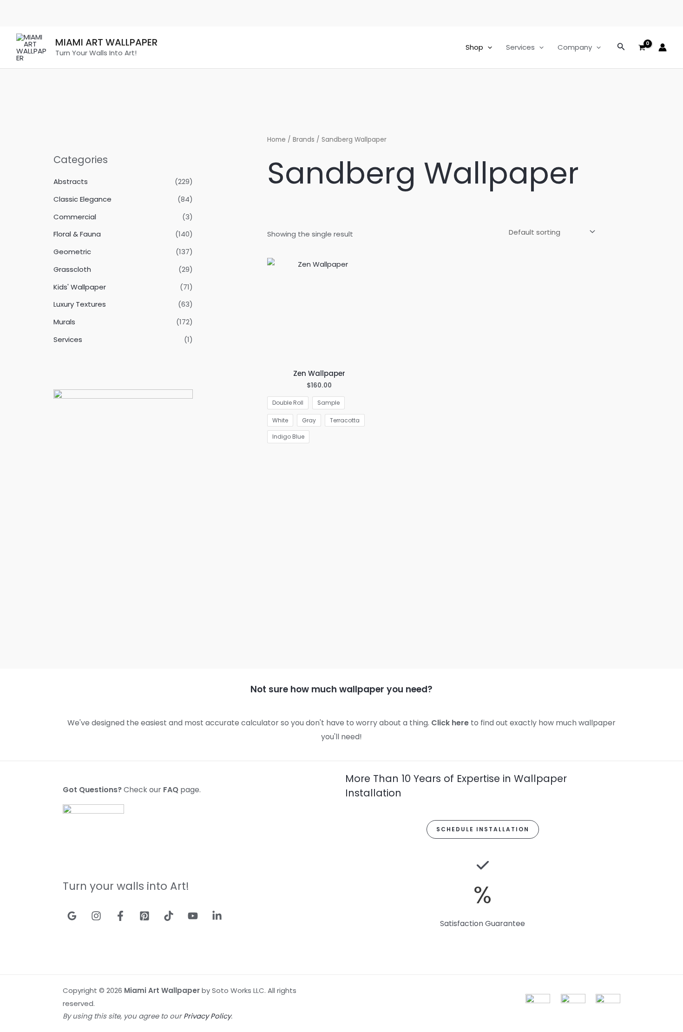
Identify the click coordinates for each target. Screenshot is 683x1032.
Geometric (72, 251)
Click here (450, 722)
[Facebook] (120, 916)
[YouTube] (193, 916)
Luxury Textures (79, 304)
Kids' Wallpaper (79, 287)
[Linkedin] (217, 916)
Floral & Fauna (77, 234)
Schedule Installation (482, 829)
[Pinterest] (144, 916)
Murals (64, 322)
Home (276, 139)
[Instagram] (96, 916)
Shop (474, 47)
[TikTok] (168, 916)
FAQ (170, 789)
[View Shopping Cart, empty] (642, 47)
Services (520, 47)
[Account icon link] (662, 47)
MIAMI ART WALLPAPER (106, 42)
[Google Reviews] (72, 916)
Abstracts (70, 181)
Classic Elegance (82, 199)
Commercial (74, 217)
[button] (487, 47)
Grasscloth (72, 269)
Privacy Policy (207, 1016)
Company (575, 47)
